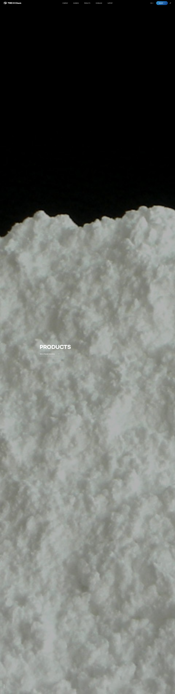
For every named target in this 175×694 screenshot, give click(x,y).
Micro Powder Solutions (47, 354)
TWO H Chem (12, 3)
